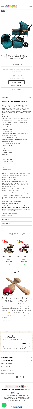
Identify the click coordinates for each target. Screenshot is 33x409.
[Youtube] (16, 377)
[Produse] (2, 6)
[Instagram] (22, 377)
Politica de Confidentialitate (18, 348)
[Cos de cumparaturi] (31, 6)
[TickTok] (19, 377)
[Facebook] (10, 377)
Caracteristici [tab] (6, 219)
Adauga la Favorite (16, 89)
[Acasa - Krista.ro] (10, 6)
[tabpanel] (16, 31)
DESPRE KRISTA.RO (7, 357)
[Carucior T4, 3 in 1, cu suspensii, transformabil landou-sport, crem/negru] (9, 247)
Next (31, 33)
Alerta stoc (17, 82)
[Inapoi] (1, 55)
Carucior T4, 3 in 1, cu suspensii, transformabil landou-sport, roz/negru (24, 256)
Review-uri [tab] (6, 223)
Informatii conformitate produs (10, 215)
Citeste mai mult (6, 320)
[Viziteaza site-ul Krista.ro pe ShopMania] (17, 407)
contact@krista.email (8, 373)
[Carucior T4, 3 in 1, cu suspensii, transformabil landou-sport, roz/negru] (24, 247)
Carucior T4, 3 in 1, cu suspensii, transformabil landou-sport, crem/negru (9, 256)
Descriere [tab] (5, 97)
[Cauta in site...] (28, 6)
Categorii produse (7, 360)
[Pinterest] (13, 377)
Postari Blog (16, 272)
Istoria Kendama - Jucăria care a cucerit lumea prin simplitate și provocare (15, 301)
